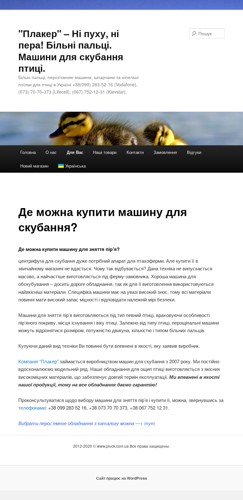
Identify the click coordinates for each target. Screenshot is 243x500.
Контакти (135, 152)
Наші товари (104, 152)
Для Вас (75, 152)
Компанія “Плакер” (38, 361)
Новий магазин (34, 166)
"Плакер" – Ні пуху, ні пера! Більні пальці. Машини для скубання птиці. (70, 50)
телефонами (32, 407)
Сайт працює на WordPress (121, 478)
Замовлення (165, 152)
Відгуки (194, 152)
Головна (28, 152)
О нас (51, 152)
